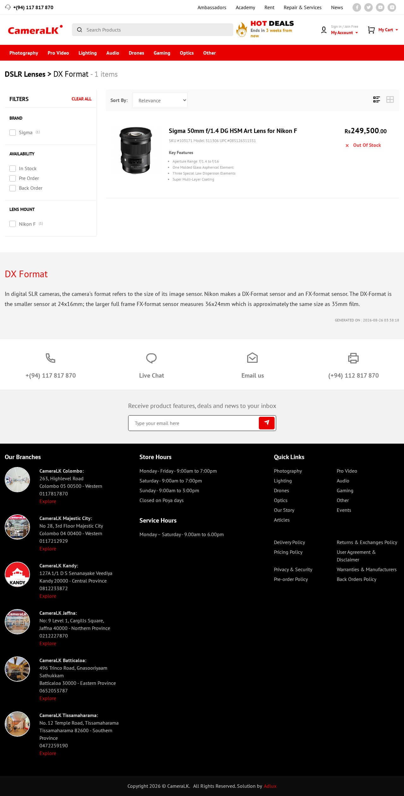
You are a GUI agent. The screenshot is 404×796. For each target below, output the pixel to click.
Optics (187, 53)
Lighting (88, 53)
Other (209, 53)
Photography (23, 53)
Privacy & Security (293, 569)
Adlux (270, 786)
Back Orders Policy (356, 579)
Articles (282, 520)
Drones (136, 53)
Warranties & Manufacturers (367, 569)
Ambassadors (212, 7)
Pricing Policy (288, 552)
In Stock (28, 168)
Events (344, 510)
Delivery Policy (289, 542)
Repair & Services (303, 7)
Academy (245, 7)
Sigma (26, 132)
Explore (47, 501)
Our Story (284, 510)
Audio (112, 53)
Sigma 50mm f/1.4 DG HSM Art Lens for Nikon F (233, 131)
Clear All (82, 99)
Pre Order (29, 178)
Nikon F (27, 224)
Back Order (30, 188)
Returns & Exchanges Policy (367, 542)
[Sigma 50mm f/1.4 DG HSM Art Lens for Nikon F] (135, 150)
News (337, 7)
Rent (269, 7)
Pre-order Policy (291, 579)
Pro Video (58, 53)
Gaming (162, 53)
